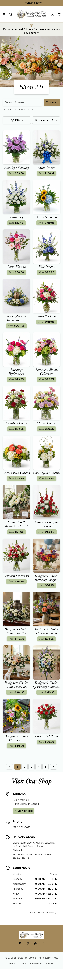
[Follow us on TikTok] (43, 943)
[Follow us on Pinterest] (35, 943)
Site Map (50, 963)
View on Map (25, 810)
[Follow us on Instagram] (20, 943)
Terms (12, 963)
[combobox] (46, 120)
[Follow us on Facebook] (27, 943)
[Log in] (52, 14)
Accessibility (36, 963)
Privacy (22, 963)
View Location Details (41, 912)
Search (54, 102)
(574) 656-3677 (33, 3)
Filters (19, 120)
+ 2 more (40, 846)
